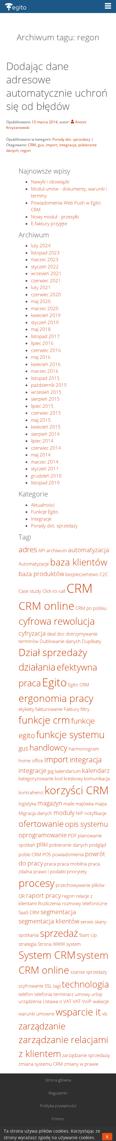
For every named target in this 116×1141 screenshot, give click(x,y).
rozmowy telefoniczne (84, 903)
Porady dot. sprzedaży (71, 139)
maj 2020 (41, 301)
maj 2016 (41, 357)
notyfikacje (95, 813)
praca (50, 864)
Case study (30, 591)
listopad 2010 (45, 482)
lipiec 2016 (42, 343)
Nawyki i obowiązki (50, 181)
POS (46, 854)
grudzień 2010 (46, 476)
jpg (51, 771)
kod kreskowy (69, 778)
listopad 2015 (45, 378)
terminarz (64, 994)
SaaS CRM (29, 912)
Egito (54, 682)
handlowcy (48, 747)
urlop (96, 994)
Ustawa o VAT (57, 1001)
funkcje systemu (70, 734)
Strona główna (58, 1080)
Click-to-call (53, 591)
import (51, 145)
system (73, 944)
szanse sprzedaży (89, 972)
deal (51, 634)
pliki (42, 844)
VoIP (87, 1001)
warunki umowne (36, 1014)
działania (37, 666)
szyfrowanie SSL (35, 986)
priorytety (77, 871)
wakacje (101, 1001)
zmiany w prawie (81, 1064)
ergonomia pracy (56, 698)
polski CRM (30, 854)
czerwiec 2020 (46, 294)
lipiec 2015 (42, 406)
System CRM (47, 955)
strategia (28, 944)
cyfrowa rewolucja (57, 621)
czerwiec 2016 (46, 350)
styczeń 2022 (45, 266)
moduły (64, 812)
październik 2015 (49, 385)
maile (68, 803)
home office (31, 760)
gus (41, 145)
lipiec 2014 (42, 441)
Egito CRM (78, 684)
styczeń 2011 (45, 468)
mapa (101, 803)
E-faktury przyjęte (49, 223)
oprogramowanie (43, 834)
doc (61, 634)
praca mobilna (72, 864)
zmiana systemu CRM (41, 1064)
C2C (104, 574)
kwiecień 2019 (46, 315)
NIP (79, 813)
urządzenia (30, 1001)
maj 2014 (41, 455)
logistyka (27, 803)
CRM (32, 145)
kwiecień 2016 (46, 364)
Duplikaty (91, 641)
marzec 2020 (44, 308)
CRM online (46, 605)
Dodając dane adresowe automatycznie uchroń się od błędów (56, 86)
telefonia (43, 994)
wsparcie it (78, 1011)
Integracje (41, 519)
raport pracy (43, 895)
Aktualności (42, 505)
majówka (84, 803)
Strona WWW (51, 944)
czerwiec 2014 (46, 448)
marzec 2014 (44, 462)
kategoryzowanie (36, 778)
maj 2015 (41, 420)
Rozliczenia (49, 903)
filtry (84, 709)
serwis (86, 922)
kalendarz (96, 770)
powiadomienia (68, 854)
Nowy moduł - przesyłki (55, 217)
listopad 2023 (45, 252)
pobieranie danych (68, 845)
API (41, 550)
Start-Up (88, 935)
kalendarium (68, 771)
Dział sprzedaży (53, 652)
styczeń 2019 (45, 322)
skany (100, 922)
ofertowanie (41, 823)
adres (28, 549)
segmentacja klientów (49, 921)
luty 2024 (41, 245)
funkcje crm (44, 719)
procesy (36, 883)
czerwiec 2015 (46, 413)
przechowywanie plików (80, 885)
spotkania (29, 935)
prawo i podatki (49, 871)
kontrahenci (31, 792)
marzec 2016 (44, 371)
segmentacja (58, 911)
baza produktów (41, 573)
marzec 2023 (44, 259)
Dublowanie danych (60, 641)
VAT (77, 1001)
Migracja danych (35, 813)
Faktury (71, 709)
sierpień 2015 (45, 399)
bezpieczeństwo (81, 574)
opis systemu (86, 824)
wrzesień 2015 (46, 392)
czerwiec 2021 (46, 280)
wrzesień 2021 (46, 273)
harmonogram (84, 749)
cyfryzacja (32, 633)
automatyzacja (88, 549)
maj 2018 (41, 329)
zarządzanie (42, 1026)
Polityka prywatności (58, 1105)
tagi (57, 986)
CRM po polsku (91, 608)
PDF (72, 835)
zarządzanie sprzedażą (86, 1055)
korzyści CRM (77, 790)
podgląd (97, 845)
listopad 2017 (45, 336)
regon (25, 150)
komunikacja (97, 778)
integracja (67, 145)
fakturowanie (48, 709)
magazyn (49, 803)
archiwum (56, 550)
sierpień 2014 (45, 434)
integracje (32, 770)
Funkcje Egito (44, 512)
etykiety (26, 709)
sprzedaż (59, 933)
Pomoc (58, 1118)
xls (104, 1014)
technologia (85, 984)
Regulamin (58, 1093)
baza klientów (78, 562)
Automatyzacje (34, 564)
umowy (82, 994)
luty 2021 (41, 287)
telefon (26, 994)
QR (22, 896)
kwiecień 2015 (46, 427)
